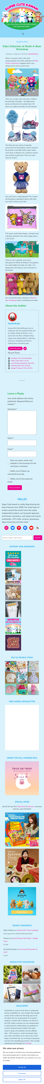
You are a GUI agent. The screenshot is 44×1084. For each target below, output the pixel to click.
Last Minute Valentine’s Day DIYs (22, 363)
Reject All (22, 1079)
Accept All (22, 1067)
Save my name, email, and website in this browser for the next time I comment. (23, 463)
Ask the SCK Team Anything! (27, 930)
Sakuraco (30, 806)
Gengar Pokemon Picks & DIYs (21, 368)
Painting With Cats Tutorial (20, 366)
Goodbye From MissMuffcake (21, 358)
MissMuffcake (33, 54)
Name (11, 438)
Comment (12, 409)
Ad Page (28, 1043)
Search (37, 538)
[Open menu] (23, 34)
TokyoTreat (21, 806)
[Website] (25, 348)
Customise (22, 1073)
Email (11, 449)
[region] (22, 1064)
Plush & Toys (22, 42)
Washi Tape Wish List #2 (20, 361)
